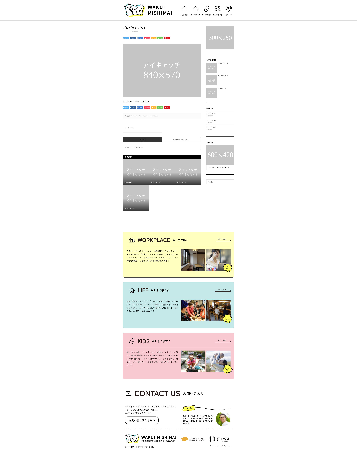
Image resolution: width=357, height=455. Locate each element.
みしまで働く (184, 15)
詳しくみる (222, 239)
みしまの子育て (206, 15)
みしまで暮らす (195, 15)
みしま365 (229, 15)
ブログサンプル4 (223, 76)
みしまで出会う (217, 15)
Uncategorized (134, 31)
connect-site (133, 116)
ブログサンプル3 (223, 88)
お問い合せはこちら (140, 420)
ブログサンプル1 (223, 63)
